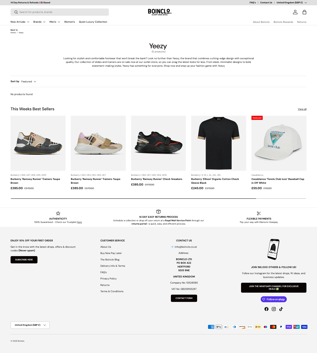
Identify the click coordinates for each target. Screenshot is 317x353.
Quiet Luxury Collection (93, 21)
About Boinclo (261, 22)
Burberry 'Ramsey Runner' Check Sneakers (156, 179)
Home (13, 32)
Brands (37, 21)
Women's (69, 21)
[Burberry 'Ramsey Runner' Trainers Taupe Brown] (38, 143)
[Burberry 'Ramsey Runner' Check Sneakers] (158, 143)
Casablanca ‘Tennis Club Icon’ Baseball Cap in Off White (277, 181)
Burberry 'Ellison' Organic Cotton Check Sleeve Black (215, 181)
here (79, 222)
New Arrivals (18, 21)
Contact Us (266, 2)
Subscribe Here (24, 259)
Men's (53, 21)
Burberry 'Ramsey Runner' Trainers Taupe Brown (35, 181)
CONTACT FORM (184, 298)
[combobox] (60, 12)
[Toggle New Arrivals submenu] (28, 22)
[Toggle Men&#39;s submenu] (59, 22)
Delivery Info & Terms (112, 266)
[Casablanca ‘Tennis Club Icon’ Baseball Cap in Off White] (278, 143)
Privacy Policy (108, 278)
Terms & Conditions (111, 291)
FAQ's (253, 2)
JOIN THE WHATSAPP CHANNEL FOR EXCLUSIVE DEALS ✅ (274, 287)
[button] (304, 12)
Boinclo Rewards (283, 22)
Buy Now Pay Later (111, 253)
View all (302, 109)
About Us (105, 247)
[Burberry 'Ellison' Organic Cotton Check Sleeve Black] (218, 143)
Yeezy (21, 32)
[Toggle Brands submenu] (44, 22)
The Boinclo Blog (109, 259)
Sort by (15, 81)
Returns (301, 22)
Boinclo (21, 341)
